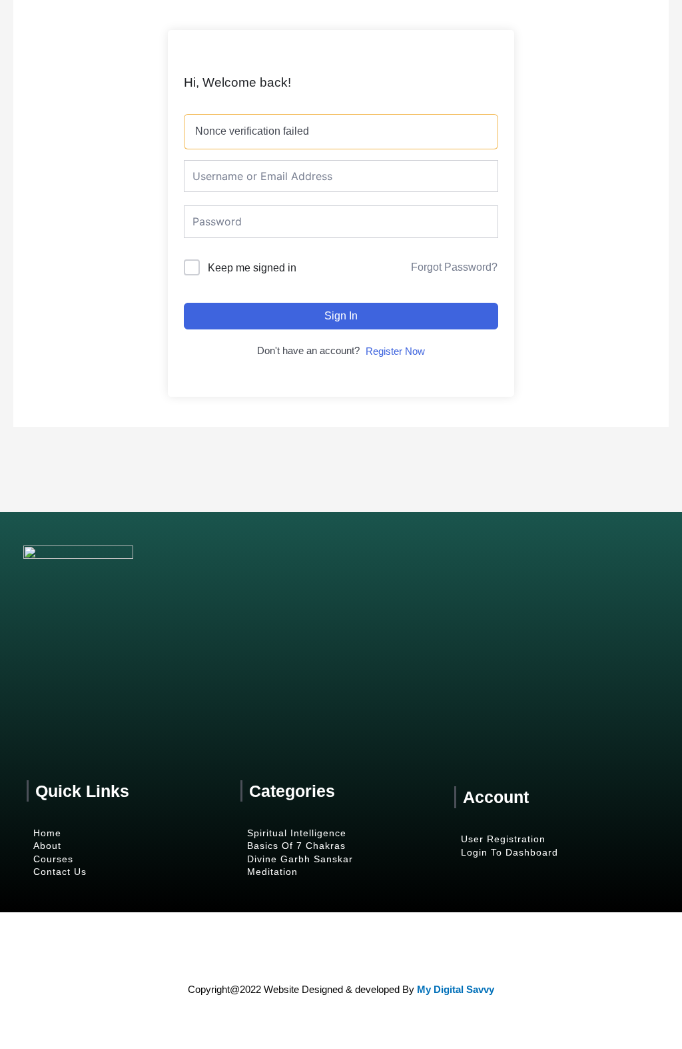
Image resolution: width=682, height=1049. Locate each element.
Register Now (395, 351)
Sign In (341, 315)
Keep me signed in (252, 267)
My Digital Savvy (455, 989)
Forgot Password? (454, 267)
